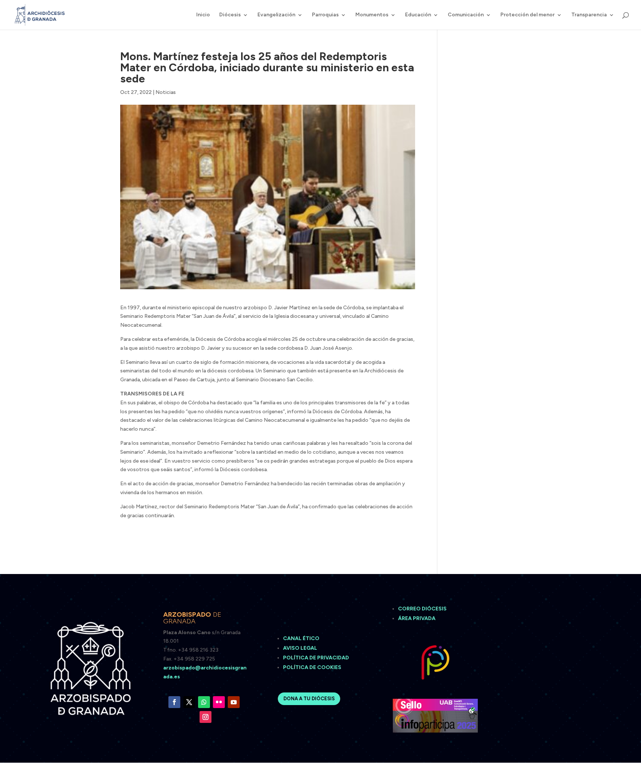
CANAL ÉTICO (301, 638)
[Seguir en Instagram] (205, 717)
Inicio (203, 15)
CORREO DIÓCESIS (422, 609)
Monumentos (371, 15)
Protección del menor (527, 15)
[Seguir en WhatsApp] (204, 702)
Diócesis (230, 15)
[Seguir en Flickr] (219, 702)
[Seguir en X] (189, 702)
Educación (418, 15)
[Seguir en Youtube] (234, 702)
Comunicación (466, 15)
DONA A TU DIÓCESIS (309, 698)
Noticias (165, 92)
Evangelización (276, 15)
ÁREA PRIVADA (416, 618)
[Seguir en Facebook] (174, 702)
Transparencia (589, 15)
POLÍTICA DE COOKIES (312, 667)
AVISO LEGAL (300, 648)
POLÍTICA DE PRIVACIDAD (316, 658)
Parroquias (325, 15)
